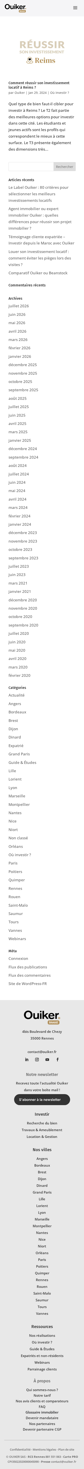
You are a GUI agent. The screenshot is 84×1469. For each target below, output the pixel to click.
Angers (15, 703)
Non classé (18, 837)
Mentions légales (44, 1449)
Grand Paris (19, 753)
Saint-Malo (18, 905)
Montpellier (19, 804)
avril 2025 (17, 423)
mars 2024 (18, 507)
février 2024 (19, 516)
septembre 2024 (23, 457)
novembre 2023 (23, 541)
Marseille (17, 795)
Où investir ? (59, 92)
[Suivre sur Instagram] (37, 1059)
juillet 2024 (19, 474)
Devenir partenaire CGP (42, 1429)
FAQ (42, 1406)
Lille (12, 770)
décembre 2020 (23, 600)
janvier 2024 (20, 524)
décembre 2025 (23, 364)
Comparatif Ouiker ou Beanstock (38, 272)
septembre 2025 (23, 389)
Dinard (15, 737)
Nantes (15, 812)
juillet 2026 (19, 305)
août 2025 (18, 398)
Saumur (16, 913)
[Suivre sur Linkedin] (26, 1059)
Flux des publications (28, 967)
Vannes (15, 930)
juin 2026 (17, 314)
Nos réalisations (42, 1335)
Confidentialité (20, 1449)
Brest (13, 720)
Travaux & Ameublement (42, 1130)
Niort (13, 829)
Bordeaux (17, 712)
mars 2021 (18, 583)
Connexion (18, 958)
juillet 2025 (19, 406)
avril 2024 (17, 499)
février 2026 (19, 347)
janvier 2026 (20, 356)
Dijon (13, 728)
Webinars (17, 938)
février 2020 (19, 675)
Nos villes (42, 1149)
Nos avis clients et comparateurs (42, 1401)
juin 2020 (17, 641)
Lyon (13, 787)
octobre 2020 (20, 616)
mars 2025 (18, 431)
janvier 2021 (20, 591)
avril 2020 (17, 658)
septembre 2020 (23, 625)
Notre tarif (42, 1395)
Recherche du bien (42, 1123)
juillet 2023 (19, 566)
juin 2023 (17, 574)
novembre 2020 (23, 608)
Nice (13, 821)
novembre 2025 (23, 373)
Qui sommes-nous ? (42, 1390)
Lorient (15, 779)
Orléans (16, 846)
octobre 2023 (20, 549)
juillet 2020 (19, 633)
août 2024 (18, 465)
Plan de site (66, 1449)
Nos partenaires (42, 1423)
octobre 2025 (20, 381)
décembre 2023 (23, 532)
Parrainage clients (42, 1369)
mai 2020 (17, 650)
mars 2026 (18, 339)
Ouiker (20, 92)
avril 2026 (17, 331)
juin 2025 (17, 415)
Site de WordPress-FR (28, 983)
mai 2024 (17, 490)
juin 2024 (17, 482)
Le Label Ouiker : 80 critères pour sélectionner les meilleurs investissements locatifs (39, 194)
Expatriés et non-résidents (42, 1355)
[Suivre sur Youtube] (47, 1059)
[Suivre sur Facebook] (57, 1059)
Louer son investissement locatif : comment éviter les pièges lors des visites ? (40, 258)
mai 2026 (17, 322)
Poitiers (15, 871)
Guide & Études (22, 762)
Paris (13, 863)
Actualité (17, 695)
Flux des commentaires (30, 975)
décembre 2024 (23, 448)
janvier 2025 (20, 440)
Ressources (42, 1326)
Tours (14, 921)
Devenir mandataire (42, 1418)
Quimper (17, 879)
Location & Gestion (42, 1136)
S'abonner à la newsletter (40, 1099)
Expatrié (16, 745)
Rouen (14, 896)
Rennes (15, 888)
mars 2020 (18, 667)
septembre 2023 (23, 558)
